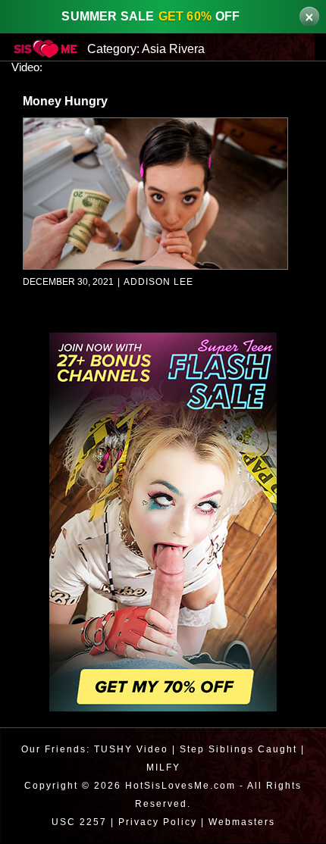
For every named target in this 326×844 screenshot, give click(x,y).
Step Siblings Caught (238, 749)
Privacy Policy (156, 822)
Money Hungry (67, 102)
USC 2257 (75, 822)
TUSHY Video (129, 749)
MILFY (163, 767)
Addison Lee (156, 283)
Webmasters (243, 822)
